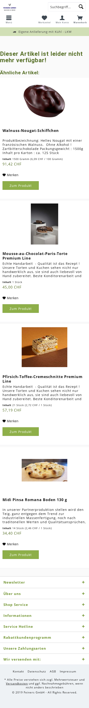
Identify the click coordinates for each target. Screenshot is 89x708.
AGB (53, 671)
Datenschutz (37, 671)
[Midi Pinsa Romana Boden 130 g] (44, 470)
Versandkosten (17, 683)
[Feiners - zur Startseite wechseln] (22, 6)
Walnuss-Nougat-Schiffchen (31, 130)
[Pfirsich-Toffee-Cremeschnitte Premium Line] (44, 347)
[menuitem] (9, 19)
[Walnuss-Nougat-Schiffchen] (44, 100)
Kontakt (18, 671)
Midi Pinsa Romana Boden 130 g (35, 499)
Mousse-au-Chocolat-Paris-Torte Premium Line (35, 255)
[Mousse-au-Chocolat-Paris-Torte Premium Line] (44, 224)
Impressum (68, 671)
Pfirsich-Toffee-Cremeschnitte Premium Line (43, 379)
